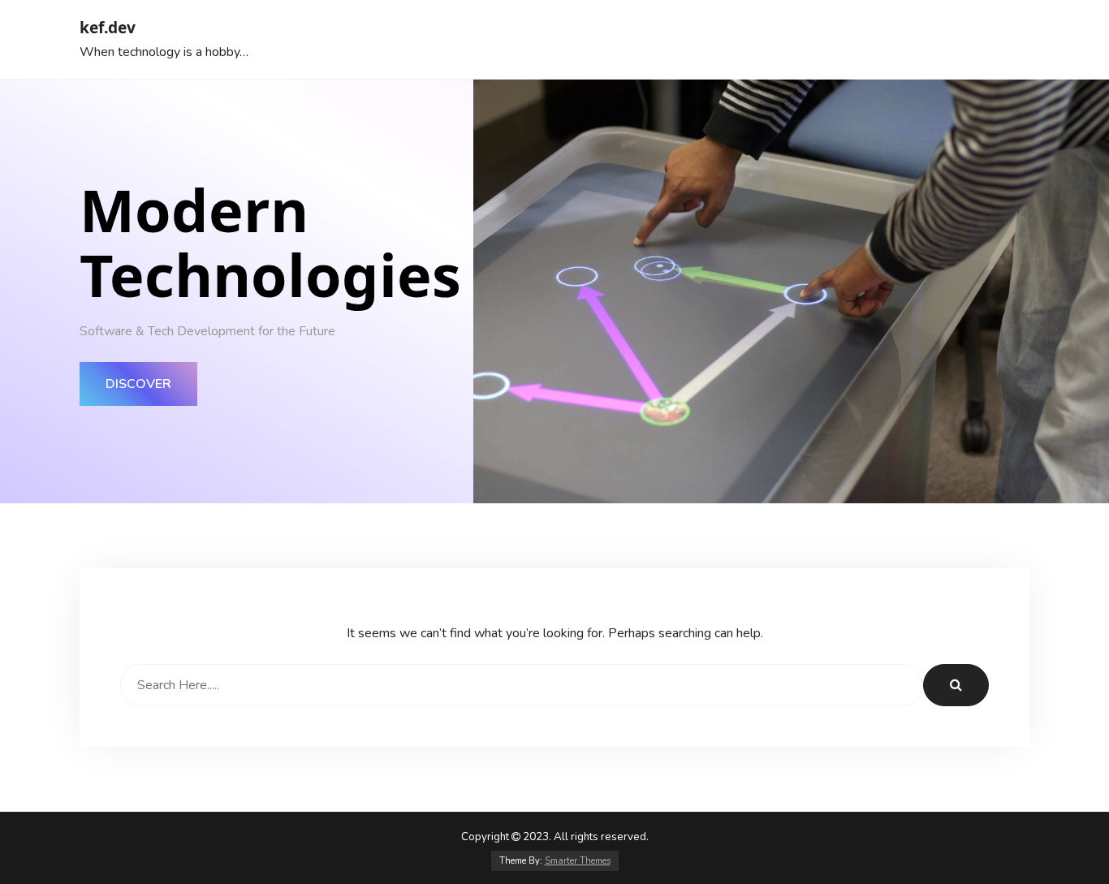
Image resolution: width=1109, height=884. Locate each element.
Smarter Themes (578, 861)
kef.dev (108, 27)
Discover (138, 384)
